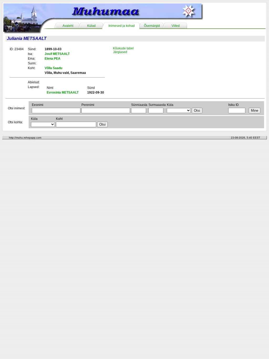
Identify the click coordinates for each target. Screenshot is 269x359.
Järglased (120, 52)
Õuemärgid (152, 26)
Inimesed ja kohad (121, 26)
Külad (91, 26)
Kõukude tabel (123, 48)
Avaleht (68, 26)
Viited (176, 26)
